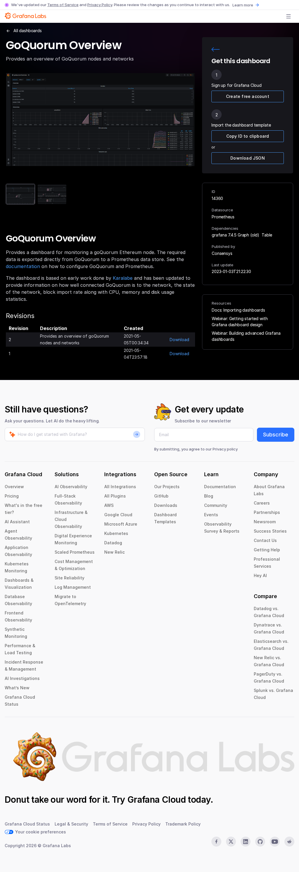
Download (179, 339)
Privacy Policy (99, 4)
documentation (23, 266)
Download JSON (247, 158)
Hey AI (260, 575)
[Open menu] (288, 16)
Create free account (247, 96)
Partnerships (267, 512)
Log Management (73, 587)
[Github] (260, 842)
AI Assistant (17, 521)
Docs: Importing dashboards (238, 310)
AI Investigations (22, 678)
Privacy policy (225, 449)
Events (211, 514)
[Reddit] (289, 842)
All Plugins (115, 495)
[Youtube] (275, 842)
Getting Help (267, 549)
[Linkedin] (246, 842)
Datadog (113, 542)
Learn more (242, 5)
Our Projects (167, 486)
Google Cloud (118, 514)
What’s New (17, 687)
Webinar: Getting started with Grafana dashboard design (239, 321)
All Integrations (120, 486)
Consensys (222, 253)
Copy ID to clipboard (247, 136)
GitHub (161, 495)
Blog (208, 495)
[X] (231, 842)
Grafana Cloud (156, 799)
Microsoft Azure (120, 524)
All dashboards (27, 30)
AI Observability (71, 486)
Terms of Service (63, 4)
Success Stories (270, 531)
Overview (14, 486)
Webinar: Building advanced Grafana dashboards (246, 336)
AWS (109, 505)
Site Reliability (69, 577)
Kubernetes (116, 533)
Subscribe (275, 434)
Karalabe (123, 278)
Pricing (12, 495)
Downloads (165, 505)
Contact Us (265, 540)
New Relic (114, 552)
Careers (262, 502)
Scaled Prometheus (75, 552)
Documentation (220, 486)
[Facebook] (216, 842)
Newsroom (265, 521)
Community (215, 505)
